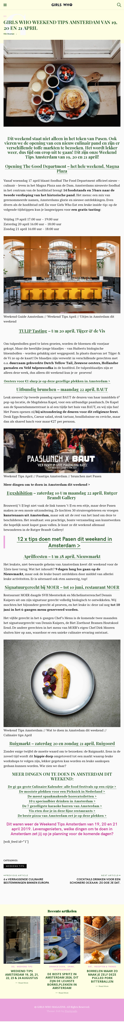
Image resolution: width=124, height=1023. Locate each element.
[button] (62, 592)
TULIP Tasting (33, 331)
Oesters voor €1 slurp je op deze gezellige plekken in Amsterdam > (57, 381)
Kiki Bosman (9, 34)
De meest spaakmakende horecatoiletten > (62, 796)
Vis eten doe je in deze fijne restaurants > (62, 811)
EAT (90, 966)
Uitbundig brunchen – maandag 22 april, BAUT (62, 389)
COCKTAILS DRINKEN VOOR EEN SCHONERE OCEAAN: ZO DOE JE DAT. (95, 880)
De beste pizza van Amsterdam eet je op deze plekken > (62, 815)
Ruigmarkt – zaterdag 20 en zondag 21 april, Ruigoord (62, 743)
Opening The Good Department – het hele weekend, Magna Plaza (62, 168)
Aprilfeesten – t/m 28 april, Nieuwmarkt (62, 556)
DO (5, 16)
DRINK (71, 966)
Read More (23, 983)
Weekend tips (15, 866)
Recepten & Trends (105, 966)
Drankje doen (57, 966)
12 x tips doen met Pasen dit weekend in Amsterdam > (64, 542)
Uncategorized (62, 970)
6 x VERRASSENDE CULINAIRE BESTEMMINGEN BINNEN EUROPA (26, 880)
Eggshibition (19, 493)
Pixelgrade (71, 1011)
